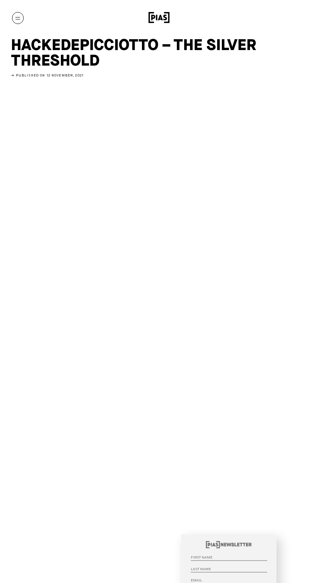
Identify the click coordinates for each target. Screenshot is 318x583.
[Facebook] (300, 18)
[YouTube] (275, 18)
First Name (271, 535)
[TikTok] (287, 18)
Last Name (271, 547)
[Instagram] (262, 18)
